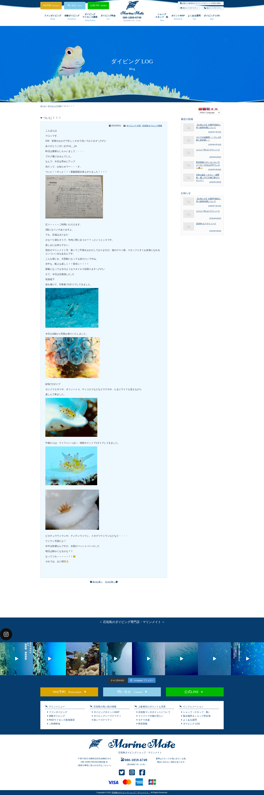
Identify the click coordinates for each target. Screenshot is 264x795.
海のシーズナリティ (190, 8)
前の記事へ (97, 582)
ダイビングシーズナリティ (107, 716)
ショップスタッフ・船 (161, 17)
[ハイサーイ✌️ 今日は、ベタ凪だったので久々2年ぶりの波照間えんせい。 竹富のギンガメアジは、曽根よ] (82, 658)
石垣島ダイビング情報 (152, 126)
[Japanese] (212, 109)
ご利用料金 (54, 723)
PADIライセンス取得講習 (62, 720)
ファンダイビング (52, 17)
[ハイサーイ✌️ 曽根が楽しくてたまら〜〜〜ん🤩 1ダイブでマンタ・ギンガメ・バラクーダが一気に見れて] (49, 658)
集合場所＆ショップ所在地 (197, 716)
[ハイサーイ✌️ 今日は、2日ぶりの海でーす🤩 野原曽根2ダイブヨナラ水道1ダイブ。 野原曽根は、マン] (115, 658)
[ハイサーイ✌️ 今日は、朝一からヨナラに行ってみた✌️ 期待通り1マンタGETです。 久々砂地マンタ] (247, 658)
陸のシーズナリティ (214, 8)
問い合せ (75, 5)
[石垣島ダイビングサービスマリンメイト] (132, 14)
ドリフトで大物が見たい (150, 716)
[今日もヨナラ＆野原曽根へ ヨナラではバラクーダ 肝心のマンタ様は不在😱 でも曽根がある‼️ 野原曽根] (214, 658)
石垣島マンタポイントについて (154, 712)
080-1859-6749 (132, 17)
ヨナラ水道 (144, 720)
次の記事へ (110, 582)
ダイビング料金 (108, 17)
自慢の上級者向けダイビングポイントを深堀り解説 (201, 3)
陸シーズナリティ (103, 720)
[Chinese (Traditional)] (204, 109)
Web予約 (51, 5)
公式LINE (98, 5)
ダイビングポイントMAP (106, 712)
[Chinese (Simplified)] (200, 109)
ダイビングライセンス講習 (89, 17)
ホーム (43, 106)
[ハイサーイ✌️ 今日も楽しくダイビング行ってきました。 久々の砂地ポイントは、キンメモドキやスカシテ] (148, 658)
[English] (208, 109)
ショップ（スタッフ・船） (197, 712)
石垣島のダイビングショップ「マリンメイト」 (131, 792)
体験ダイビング (71, 17)
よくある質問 (194, 17)
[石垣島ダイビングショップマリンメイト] (132, 749)
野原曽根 (142, 723)
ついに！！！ (52, 118)
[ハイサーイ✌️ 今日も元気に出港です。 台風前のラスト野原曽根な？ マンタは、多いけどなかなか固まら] (16, 658)
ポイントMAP (178, 17)
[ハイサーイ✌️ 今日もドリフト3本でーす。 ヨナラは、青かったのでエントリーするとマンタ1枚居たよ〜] (181, 658)
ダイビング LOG (212, 17)
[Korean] (216, 109)
